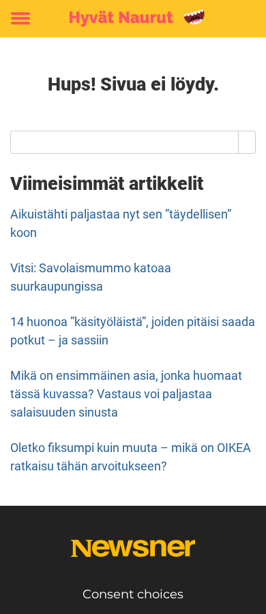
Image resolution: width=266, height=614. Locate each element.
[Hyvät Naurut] (133, 19)
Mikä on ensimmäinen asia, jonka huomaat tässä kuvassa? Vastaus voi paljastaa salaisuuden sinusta (126, 393)
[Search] (247, 142)
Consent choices (133, 594)
